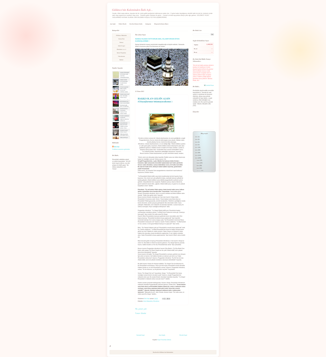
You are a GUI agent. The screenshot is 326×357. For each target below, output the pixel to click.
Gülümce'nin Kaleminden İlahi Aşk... (132, 10)
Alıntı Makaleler (148, 301)
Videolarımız (121, 56)
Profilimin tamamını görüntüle (121, 149)
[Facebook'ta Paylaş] (168, 299)
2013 (196, 158)
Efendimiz (156, 301)
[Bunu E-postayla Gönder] (163, 299)
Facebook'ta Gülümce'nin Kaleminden (163, 352)
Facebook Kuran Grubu (135, 24)
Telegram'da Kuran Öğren (161, 24)
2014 (196, 155)
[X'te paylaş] (166, 299)
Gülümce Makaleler (121, 35)
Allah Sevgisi (121, 46)
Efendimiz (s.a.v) (121, 49)
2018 (196, 144)
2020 (196, 139)
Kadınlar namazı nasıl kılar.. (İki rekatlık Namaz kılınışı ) (124, 96)
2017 (196, 147)
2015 (196, 152)
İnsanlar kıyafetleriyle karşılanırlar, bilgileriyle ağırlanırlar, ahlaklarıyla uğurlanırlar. (124, 119)
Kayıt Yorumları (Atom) (164, 339)
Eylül (198, 168)
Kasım (198, 163)
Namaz (121, 42)
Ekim (198, 165)
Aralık (198, 160)
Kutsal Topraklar (121, 53)
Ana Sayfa (113, 24)
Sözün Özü (121, 39)
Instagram (148, 24)
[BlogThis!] (164, 299)
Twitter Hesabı (122, 24)
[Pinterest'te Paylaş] (169, 299)
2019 (196, 142)
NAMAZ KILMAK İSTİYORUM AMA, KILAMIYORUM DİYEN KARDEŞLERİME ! (124, 83)
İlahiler (121, 60)
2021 (196, 136)
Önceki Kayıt (183, 335)
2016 (196, 150)
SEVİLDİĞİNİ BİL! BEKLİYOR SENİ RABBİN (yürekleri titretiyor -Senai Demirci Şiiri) (124, 126)
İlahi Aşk (116, 146)
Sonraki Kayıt (140, 335)
